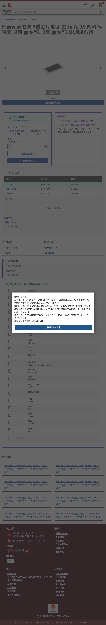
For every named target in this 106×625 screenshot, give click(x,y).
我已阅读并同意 (53, 327)
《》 (66, 299)
